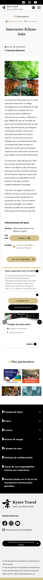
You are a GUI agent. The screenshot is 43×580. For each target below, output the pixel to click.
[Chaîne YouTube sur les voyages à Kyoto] (35, 2)
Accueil (9, 47)
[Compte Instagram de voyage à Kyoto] (29, 2)
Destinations (20, 47)
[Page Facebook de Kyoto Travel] (23, 2)
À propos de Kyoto (13, 412)
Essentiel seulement (22, 307)
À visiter (8, 430)
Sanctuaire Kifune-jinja (16, 50)
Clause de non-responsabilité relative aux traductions (19, 468)
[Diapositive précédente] (4, 322)
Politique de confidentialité (18, 457)
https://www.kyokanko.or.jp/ (24, 574)
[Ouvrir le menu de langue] (33, 7)
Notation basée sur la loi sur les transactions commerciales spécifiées (20, 482)
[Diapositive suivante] (39, 322)
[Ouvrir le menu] (39, 7)
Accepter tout (23, 301)
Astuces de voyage (13, 439)
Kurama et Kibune (31, 21)
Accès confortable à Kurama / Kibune (25, 246)
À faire (7, 421)
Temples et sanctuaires (15, 21)
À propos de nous (13, 448)
